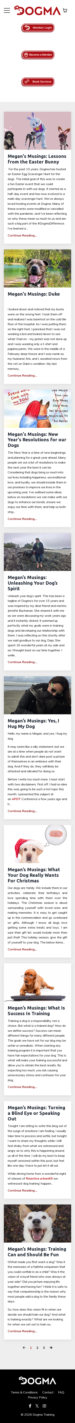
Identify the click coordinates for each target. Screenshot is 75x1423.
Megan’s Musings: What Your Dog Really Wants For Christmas (34, 875)
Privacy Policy (37, 1397)
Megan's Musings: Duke (34, 294)
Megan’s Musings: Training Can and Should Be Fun (37, 1251)
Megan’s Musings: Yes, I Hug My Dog (33, 723)
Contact (47, 1392)
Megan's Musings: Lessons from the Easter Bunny (37, 159)
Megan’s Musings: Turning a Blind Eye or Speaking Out (36, 1113)
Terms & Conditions (24, 1392)
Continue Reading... (22, 235)
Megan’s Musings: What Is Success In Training (36, 1010)
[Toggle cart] (65, 10)
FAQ (61, 1392)
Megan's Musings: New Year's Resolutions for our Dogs (37, 440)
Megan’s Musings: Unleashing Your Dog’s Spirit (33, 583)
